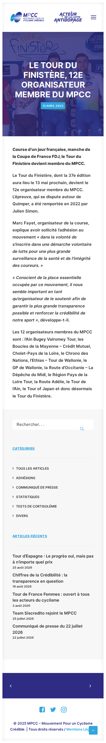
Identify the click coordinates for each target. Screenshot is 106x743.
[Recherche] (53, 424)
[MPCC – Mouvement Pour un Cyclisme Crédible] (46, 17)
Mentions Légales (81, 729)
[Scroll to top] (93, 729)
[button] (93, 17)
